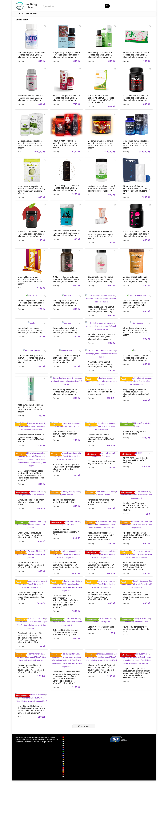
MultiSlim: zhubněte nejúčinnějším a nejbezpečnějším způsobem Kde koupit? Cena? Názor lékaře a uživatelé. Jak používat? (65, 601)
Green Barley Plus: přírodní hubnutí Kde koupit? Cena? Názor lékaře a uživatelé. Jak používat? (66, 566)
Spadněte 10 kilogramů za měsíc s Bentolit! (134, 432)
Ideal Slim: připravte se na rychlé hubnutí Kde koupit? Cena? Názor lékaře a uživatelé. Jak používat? (134, 566)
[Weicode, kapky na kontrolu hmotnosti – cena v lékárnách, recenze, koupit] (101, 378)
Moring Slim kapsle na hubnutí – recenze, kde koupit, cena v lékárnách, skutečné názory (101, 188)
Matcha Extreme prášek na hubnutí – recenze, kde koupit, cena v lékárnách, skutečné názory (31, 189)
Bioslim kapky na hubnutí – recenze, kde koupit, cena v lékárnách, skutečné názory (65, 391)
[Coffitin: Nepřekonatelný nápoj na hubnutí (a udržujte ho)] (101, 618)
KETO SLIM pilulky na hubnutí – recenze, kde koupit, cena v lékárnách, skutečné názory (31, 302)
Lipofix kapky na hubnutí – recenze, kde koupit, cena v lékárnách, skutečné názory (30, 330)
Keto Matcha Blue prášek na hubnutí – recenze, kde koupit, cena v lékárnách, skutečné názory (31, 359)
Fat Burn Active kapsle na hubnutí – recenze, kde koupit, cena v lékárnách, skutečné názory (66, 144)
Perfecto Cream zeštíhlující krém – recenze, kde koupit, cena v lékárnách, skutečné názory (100, 235)
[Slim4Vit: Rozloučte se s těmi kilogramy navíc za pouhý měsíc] (31, 491)
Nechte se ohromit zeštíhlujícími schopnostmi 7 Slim (66, 532)
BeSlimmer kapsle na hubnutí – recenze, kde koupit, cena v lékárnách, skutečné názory (66, 279)
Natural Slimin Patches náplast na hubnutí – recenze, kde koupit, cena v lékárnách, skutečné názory (101, 99)
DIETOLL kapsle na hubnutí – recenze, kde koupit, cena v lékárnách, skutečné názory (135, 357)
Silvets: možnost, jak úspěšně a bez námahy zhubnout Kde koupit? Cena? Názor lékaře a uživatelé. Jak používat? (101, 668)
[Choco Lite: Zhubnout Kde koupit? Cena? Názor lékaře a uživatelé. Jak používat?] (31, 521)
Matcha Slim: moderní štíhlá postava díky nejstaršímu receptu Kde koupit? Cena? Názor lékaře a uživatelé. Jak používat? (31, 475)
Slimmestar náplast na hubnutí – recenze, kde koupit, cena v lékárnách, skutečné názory (136, 189)
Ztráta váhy (21, 61)
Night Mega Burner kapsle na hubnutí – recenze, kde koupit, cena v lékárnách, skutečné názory (136, 144)
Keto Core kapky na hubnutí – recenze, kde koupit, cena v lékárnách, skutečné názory (66, 187)
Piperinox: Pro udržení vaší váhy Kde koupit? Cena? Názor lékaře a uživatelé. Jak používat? (136, 536)
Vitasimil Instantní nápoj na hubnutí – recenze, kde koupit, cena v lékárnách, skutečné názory (31, 280)
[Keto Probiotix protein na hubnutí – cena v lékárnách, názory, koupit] (66, 423)
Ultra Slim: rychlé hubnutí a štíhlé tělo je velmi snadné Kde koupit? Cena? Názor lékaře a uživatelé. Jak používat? (31, 709)
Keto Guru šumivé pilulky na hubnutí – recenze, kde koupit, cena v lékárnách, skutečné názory (31, 408)
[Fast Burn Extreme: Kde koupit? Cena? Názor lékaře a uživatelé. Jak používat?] (31, 551)
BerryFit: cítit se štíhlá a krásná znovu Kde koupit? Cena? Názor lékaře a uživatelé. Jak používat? (99, 595)
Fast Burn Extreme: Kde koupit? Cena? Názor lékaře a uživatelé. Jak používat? (31, 565)
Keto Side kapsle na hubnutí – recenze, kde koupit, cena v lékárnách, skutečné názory (31, 54)
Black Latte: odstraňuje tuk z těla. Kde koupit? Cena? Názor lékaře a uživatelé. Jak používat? (66, 468)
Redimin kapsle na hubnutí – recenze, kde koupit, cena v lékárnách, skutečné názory (30, 98)
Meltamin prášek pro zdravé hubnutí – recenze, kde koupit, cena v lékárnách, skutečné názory (101, 144)
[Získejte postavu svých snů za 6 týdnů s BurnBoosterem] (101, 453)
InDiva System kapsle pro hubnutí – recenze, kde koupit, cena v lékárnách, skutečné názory (136, 331)
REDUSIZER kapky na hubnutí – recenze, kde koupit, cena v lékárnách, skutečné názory (66, 97)
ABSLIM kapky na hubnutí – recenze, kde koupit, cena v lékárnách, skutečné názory (100, 54)
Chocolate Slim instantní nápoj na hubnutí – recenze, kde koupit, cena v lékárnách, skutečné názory (66, 359)
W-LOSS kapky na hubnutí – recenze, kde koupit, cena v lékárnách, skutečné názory (100, 364)
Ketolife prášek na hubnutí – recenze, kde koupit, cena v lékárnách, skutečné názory (65, 302)
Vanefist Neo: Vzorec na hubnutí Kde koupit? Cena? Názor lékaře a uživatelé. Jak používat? (136, 506)
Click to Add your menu (27, 14)
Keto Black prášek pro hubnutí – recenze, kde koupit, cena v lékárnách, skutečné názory (66, 233)
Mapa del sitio (47, 742)
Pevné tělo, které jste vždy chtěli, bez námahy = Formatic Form (136, 629)
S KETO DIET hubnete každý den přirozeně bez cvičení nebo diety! (135, 460)
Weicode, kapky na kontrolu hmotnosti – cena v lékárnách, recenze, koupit (101, 391)
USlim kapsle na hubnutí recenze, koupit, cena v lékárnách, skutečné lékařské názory (101, 438)
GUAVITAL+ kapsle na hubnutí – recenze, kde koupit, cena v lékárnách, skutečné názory (136, 234)
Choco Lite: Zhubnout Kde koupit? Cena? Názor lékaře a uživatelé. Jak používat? (31, 535)
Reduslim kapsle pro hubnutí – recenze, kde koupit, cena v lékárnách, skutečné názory (101, 336)
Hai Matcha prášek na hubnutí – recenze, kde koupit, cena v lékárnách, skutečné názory (31, 234)
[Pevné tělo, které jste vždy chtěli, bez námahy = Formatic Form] (136, 618)
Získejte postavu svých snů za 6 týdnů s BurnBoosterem (101, 462)
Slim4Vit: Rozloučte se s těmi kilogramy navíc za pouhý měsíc (31, 502)
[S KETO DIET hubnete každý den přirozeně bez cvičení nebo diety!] (136, 453)
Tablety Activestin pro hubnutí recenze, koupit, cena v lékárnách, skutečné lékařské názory (31, 438)
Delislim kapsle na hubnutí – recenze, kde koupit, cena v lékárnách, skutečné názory (135, 97)
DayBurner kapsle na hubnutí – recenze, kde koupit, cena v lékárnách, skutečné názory (101, 279)
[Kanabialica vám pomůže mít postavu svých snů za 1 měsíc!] (101, 491)
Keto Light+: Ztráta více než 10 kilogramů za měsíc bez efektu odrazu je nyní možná (65, 632)
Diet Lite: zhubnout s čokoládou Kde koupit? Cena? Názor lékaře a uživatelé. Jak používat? (136, 595)
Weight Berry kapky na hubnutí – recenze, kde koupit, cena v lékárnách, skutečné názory (66, 54)
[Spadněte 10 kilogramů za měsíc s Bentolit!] (136, 423)
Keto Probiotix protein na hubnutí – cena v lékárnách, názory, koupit (65, 433)
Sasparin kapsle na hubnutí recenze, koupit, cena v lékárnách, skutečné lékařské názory (136, 392)
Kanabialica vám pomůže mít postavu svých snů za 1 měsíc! (101, 502)
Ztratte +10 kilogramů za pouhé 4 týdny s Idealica (64, 501)
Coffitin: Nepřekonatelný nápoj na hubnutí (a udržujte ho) (101, 628)
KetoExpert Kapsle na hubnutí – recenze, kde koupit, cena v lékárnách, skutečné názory (101, 309)
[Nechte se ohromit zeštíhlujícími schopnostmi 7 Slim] (66, 521)
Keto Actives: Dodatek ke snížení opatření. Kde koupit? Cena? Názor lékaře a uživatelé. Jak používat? (101, 536)
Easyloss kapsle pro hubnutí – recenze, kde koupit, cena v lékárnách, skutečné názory (66, 330)
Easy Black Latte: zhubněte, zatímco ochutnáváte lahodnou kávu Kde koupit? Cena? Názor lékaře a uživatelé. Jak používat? (30, 638)
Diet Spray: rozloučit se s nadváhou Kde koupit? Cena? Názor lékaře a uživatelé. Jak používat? (101, 566)
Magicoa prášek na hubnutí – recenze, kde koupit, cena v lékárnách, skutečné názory (136, 279)
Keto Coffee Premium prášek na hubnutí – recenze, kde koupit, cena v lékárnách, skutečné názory (136, 304)
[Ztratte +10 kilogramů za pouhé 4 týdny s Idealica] (66, 491)
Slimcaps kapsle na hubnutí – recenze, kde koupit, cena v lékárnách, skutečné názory (136, 54)
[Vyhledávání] (107, 6)
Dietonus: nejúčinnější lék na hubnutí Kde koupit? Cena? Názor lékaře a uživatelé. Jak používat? (31, 595)
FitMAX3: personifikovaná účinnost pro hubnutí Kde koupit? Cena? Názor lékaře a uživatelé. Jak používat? (31, 668)
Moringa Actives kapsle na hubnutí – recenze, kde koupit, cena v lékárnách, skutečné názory (31, 144)
